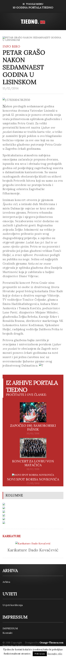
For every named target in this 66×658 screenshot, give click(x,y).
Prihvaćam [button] (40, 653)
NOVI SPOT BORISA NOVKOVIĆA (33, 479)
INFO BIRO (11, 46)
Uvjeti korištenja (13, 605)
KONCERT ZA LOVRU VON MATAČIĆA (33, 463)
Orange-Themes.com (51, 642)
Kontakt (7, 632)
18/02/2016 (33, 469)
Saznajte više (54, 653)
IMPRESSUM (10, 628)
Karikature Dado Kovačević (33, 550)
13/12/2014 (11, 88)
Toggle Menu (33, 6)
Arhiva (6, 581)
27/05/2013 (33, 483)
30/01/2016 (33, 433)
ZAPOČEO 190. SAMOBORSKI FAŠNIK (33, 428)
